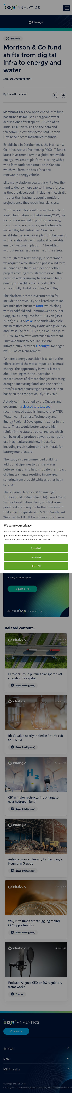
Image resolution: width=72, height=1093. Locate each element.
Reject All (36, 565)
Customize (36, 556)
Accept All (36, 547)
